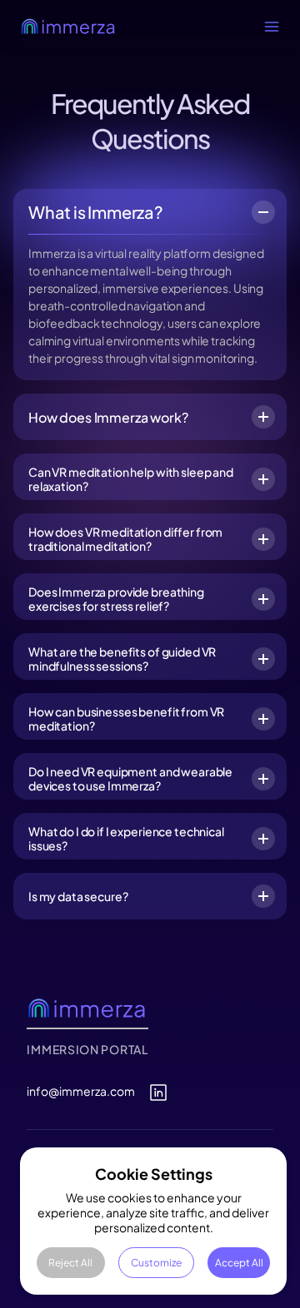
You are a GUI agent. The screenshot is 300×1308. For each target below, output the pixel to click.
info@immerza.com (81, 1090)
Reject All (70, 1262)
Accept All (239, 1262)
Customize (156, 1262)
